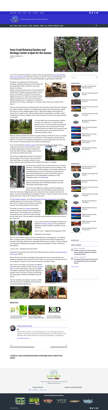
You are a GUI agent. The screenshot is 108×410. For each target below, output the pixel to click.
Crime (19, 26)
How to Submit (35, 13)
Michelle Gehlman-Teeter (17, 56)
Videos (61, 26)
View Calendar (75, 266)
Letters (30, 26)
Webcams (56, 26)
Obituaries (36, 26)
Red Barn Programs (48, 223)
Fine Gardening (43, 177)
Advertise (19, 13)
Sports (42, 26)
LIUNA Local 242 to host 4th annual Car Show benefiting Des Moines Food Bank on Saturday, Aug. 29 (85, 252)
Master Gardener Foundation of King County (43, 199)
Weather (50, 26)
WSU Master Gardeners (19, 199)
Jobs (46, 26)
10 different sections (30, 145)
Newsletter (42, 13)
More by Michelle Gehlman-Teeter (23, 338)
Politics (24, 26)
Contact (29, 13)
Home (11, 26)
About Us (24, 13)
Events (15, 26)
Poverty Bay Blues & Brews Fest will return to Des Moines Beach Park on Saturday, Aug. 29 (86, 261)
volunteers (28, 208)
